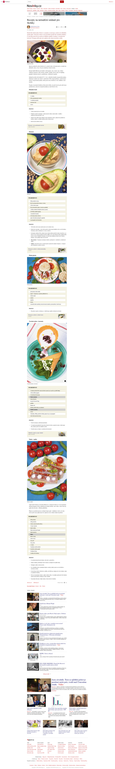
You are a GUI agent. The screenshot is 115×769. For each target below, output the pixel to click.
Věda (38, 10)
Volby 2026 (29, 744)
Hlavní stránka (30, 8)
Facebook (31, 765)
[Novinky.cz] (34, 6)
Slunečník (56, 758)
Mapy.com (44, 756)
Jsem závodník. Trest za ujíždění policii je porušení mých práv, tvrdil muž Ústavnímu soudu (52, 594)
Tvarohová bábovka (61, 749)
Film (40, 605)
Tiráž (47, 765)
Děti (40, 586)
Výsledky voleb (30, 747)
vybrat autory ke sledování (34, 27)
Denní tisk (76, 10)
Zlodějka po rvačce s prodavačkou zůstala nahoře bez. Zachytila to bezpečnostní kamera (53, 644)
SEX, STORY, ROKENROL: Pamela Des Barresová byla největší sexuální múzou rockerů (52, 664)
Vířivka (81, 758)
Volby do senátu (30, 751)
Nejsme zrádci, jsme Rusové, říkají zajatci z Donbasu (53, 613)
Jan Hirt (38, 747)
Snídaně (37, 586)
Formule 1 (50, 751)
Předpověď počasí (50, 756)
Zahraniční (45, 8)
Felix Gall (39, 751)
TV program (71, 10)
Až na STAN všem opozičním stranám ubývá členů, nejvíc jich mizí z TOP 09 (57, 709)
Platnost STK (80, 752)
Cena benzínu (64, 756)
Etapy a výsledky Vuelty (41, 746)
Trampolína (51, 758)
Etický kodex (59, 765)
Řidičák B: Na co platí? (82, 749)
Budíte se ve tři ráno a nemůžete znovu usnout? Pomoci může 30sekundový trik (51, 624)
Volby (42, 8)
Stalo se (34, 8)
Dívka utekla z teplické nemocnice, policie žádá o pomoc (77, 708)
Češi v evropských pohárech (73, 756)
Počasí (66, 10)
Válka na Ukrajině (51, 8)
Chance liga (50, 744)
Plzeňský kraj (42, 636)
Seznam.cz (111, 1)
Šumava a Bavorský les (72, 747)
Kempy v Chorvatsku (72, 744)
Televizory (71, 760)
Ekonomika (69, 8)
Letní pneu (61, 760)
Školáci (43, 586)
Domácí (38, 8)
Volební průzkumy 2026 (31, 746)
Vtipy (41, 655)
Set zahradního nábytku (68, 758)
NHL (48, 752)
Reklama (39, 765)
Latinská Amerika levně (72, 751)
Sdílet (63, 27)
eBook (59, 27)
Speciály (63, 10)
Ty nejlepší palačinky (62, 744)
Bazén (39, 758)
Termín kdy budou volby (31, 749)
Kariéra (43, 765)
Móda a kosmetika (32, 126)
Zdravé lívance (60, 747)
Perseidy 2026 (58, 756)
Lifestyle (73, 8)
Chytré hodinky (77, 760)
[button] (47, 51)
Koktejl (76, 8)
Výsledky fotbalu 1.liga (52, 746)
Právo (38, 26)
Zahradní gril (76, 758)
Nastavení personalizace (80, 765)
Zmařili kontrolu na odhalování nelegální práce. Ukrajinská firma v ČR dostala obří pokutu (51, 634)
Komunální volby (30, 752)
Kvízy (60, 10)
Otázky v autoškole (82, 751)
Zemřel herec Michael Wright (47, 603)
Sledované (80, 10)
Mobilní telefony (40, 760)
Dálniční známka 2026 (82, 746)
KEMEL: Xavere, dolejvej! (46, 653)
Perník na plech (61, 752)
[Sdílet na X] (66, 582)
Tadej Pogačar (40, 749)
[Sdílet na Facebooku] (64, 582)
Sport (57, 10)
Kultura (64, 8)
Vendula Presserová (33, 26)
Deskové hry (66, 760)
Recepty (30, 250)
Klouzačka (61, 758)
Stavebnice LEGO (47, 760)
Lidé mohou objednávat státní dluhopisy (34, 708)
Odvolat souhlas (72, 765)
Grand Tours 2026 (40, 752)
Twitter (35, 765)
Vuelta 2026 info (40, 744)
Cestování (42, 10)
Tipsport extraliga (51, 747)
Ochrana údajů (65, 765)
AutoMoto (34, 10)
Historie (45, 10)
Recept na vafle (61, 751)
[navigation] (1, 2)
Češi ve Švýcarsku (71, 749)
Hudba (41, 666)
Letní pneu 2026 (81, 744)
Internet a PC (29, 10)
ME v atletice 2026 (51, 749)
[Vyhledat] (62, 1)
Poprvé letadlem (71, 746)
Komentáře (58, 8)
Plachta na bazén (44, 758)
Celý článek (54, 690)
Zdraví (41, 626)
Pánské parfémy (84, 760)
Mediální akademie (52, 765)
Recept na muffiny (61, 746)
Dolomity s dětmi (71, 752)
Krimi (61, 8)
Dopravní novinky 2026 (82, 747)
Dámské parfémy (54, 760)
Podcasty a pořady (51, 10)
